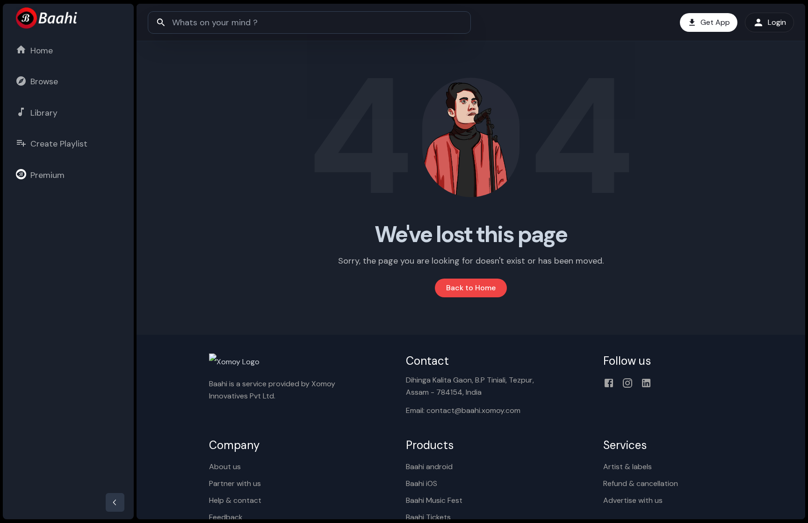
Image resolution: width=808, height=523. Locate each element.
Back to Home (471, 288)
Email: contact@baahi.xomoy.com (463, 410)
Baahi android (429, 466)
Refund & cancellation (640, 483)
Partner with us (235, 483)
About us (225, 466)
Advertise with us (633, 500)
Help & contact (235, 500)
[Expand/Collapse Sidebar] (115, 502)
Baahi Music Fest (434, 500)
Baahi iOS (421, 483)
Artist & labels (627, 466)
